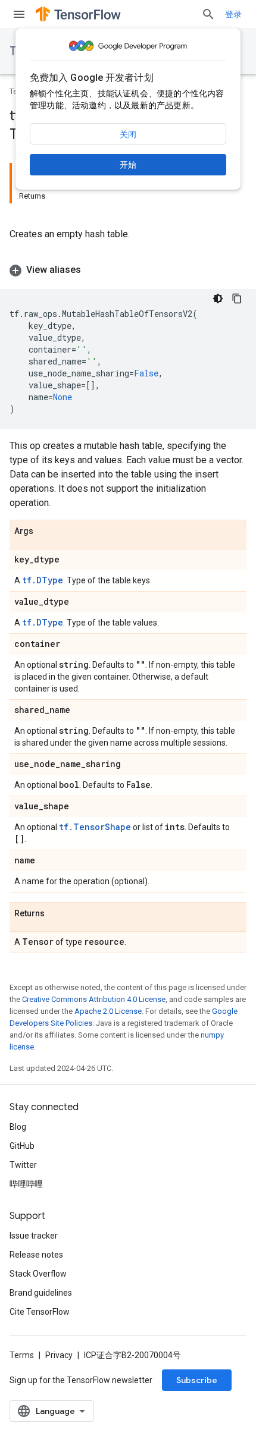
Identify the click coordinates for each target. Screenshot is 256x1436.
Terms (22, 1355)
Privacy (59, 1355)
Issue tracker (34, 1235)
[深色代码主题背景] (217, 298)
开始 (128, 164)
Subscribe (196, 1380)
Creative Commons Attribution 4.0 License (94, 999)
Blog (18, 1127)
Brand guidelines (41, 1292)
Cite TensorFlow (40, 1311)
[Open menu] (19, 14)
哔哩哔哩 (26, 1184)
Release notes (36, 1254)
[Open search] (208, 14)
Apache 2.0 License (108, 1011)
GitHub (22, 1146)
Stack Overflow (38, 1273)
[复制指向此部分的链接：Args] (45, 531)
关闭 (128, 134)
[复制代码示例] (236, 298)
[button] (128, 270)
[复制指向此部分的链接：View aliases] (93, 270)
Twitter (23, 1165)
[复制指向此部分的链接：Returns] (56, 914)
